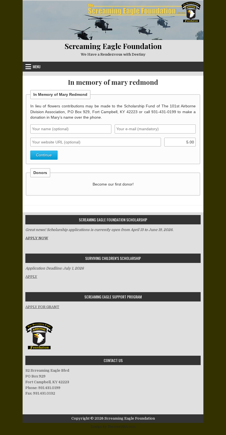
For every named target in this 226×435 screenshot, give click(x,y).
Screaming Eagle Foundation (113, 46)
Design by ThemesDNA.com (113, 427)
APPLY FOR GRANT (42, 307)
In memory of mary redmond (113, 82)
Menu (37, 66)
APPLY (31, 276)
